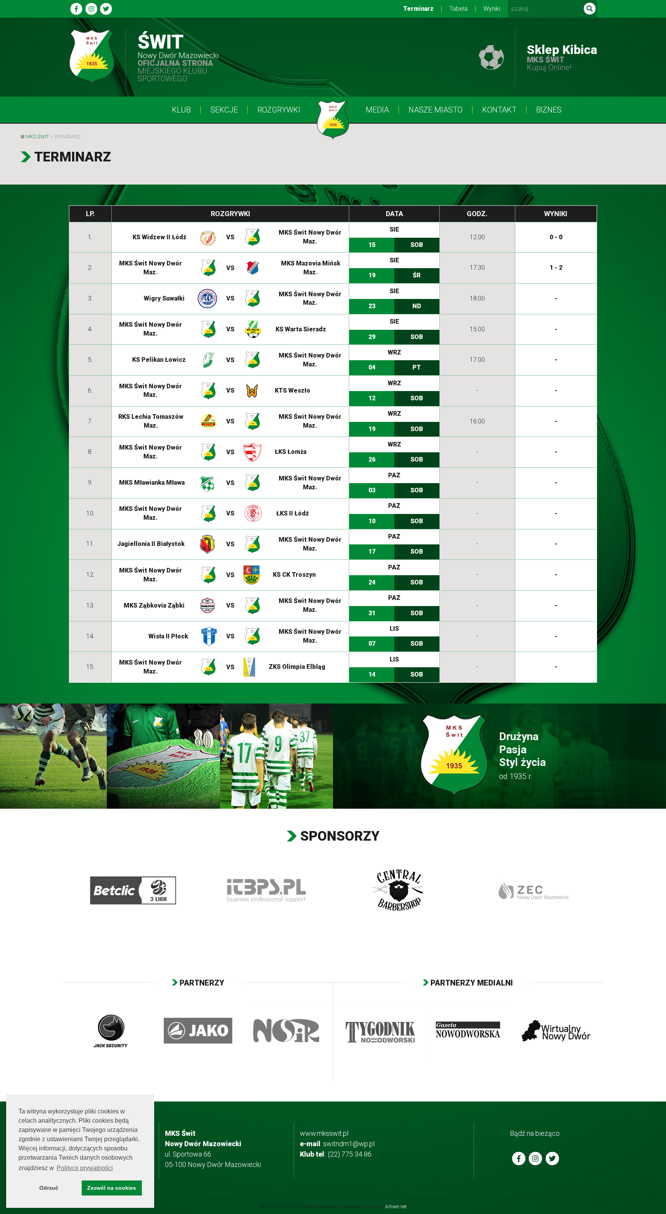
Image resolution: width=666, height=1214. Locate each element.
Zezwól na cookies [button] (111, 1188)
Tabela (458, 9)
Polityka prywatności (319, 1206)
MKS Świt (37, 136)
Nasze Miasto (435, 110)
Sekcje (224, 110)
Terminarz (418, 9)
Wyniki (491, 9)
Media (377, 110)
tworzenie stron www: (374, 1206)
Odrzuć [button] (48, 1188)
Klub (181, 110)
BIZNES (549, 110)
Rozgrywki (278, 110)
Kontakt (499, 110)
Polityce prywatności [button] (85, 1168)
